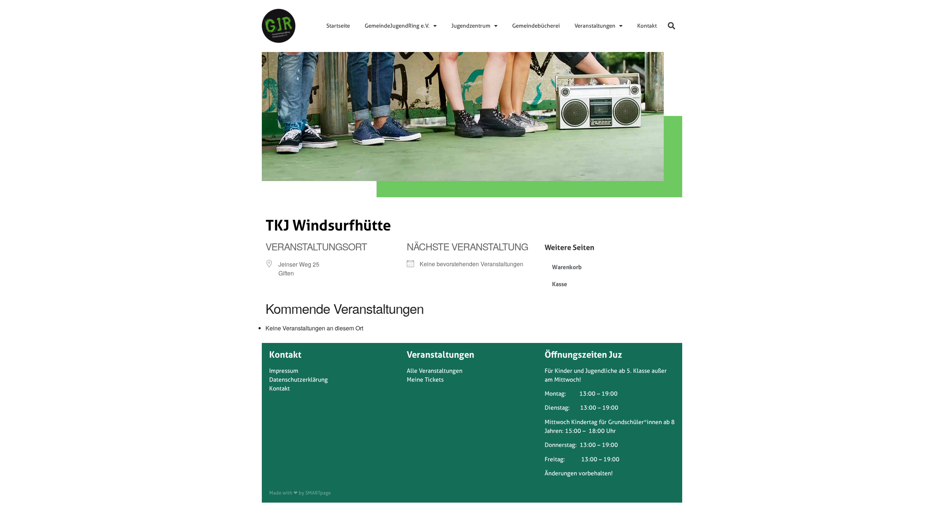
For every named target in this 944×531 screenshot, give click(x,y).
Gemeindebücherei (536, 25)
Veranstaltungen (595, 25)
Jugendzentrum (470, 25)
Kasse (559, 284)
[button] (671, 25)
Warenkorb (567, 267)
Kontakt (647, 25)
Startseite (338, 25)
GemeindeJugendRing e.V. (397, 25)
